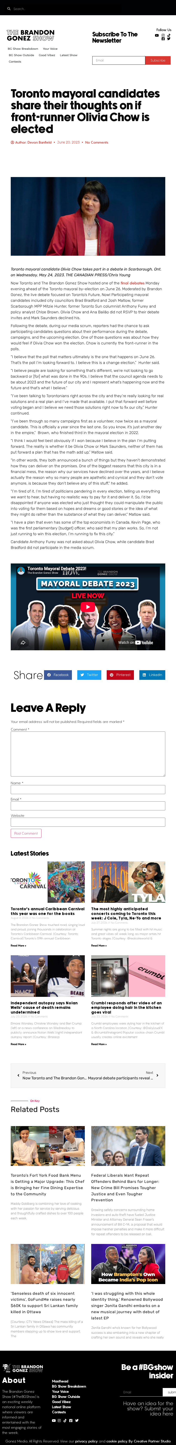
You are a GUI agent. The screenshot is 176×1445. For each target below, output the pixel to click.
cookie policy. (117, 1441)
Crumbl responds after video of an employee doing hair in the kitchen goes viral (126, 1007)
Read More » (18, 945)
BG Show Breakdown (23, 48)
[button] (58, 675)
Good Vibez (47, 55)
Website (17, 815)
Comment (20, 729)
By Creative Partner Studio (150, 1441)
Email (16, 799)
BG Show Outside (21, 55)
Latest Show (68, 55)
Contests (15, 61)
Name (17, 783)
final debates (133, 283)
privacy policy (86, 1441)
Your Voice (50, 48)
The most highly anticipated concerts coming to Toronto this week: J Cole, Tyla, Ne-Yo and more (126, 913)
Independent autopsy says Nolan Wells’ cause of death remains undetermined (44, 1007)
